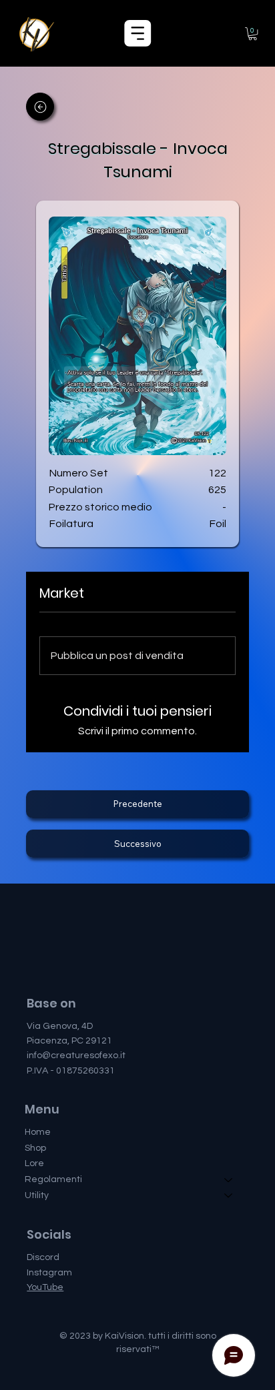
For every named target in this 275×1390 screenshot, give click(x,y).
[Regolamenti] (229, 1180)
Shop (35, 1148)
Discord (43, 1257)
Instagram (49, 1272)
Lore (34, 1163)
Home (38, 1132)
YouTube (45, 1287)
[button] (252, 33)
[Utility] (229, 1196)
